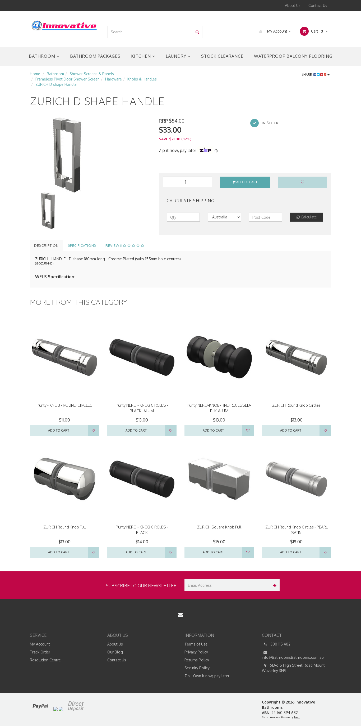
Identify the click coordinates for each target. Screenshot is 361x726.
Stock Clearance (222, 56)
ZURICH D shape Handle (56, 84)
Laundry (177, 56)
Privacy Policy (196, 652)
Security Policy (197, 668)
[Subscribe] (274, 585)
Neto (297, 717)
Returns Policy (196, 660)
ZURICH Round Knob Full (64, 527)
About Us (292, 5)
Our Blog (115, 652)
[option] (90, 155)
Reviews (114, 245)
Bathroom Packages (95, 56)
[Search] (197, 32)
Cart (316, 31)
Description (46, 245)
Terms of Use (195, 644)
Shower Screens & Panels (92, 73)
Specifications (82, 245)
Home (35, 73)
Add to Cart (246, 182)
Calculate (308, 217)
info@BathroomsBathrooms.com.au (293, 657)
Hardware (113, 79)
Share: (307, 75)
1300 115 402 (279, 644)
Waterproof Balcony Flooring (293, 56)
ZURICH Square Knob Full (219, 527)
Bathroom (43, 56)
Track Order (40, 652)
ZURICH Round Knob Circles (296, 405)
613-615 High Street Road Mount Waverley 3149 (293, 668)
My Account (277, 31)
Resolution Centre (45, 660)
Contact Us (317, 5)
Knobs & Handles (142, 79)
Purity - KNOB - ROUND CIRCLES (64, 405)
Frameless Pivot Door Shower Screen (67, 79)
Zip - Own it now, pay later (206, 676)
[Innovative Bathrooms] (64, 24)
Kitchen (141, 56)
